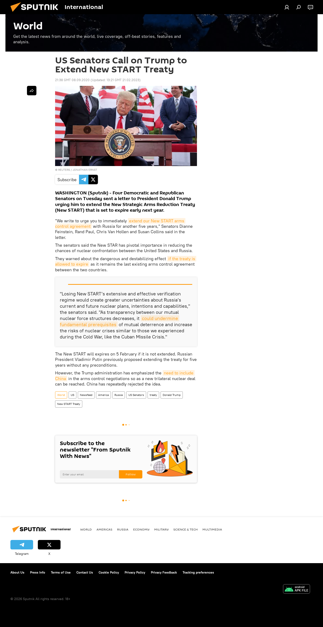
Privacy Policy (135, 572)
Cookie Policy (109, 572)
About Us (17, 572)
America (103, 395)
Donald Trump (172, 395)
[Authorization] (287, 7)
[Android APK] (296, 589)
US (72, 395)
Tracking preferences (198, 572)
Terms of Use (61, 572)
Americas (104, 529)
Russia (118, 395)
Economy (141, 529)
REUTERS (64, 169)
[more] (31, 90)
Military (161, 529)
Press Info (37, 572)
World (61, 395)
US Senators (136, 395)
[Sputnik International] (36, 13)
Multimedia (212, 529)
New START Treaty (68, 404)
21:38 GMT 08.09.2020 (72, 80)
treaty (153, 395)
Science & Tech (185, 529)
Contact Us (84, 572)
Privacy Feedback (164, 572)
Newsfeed (86, 395)
